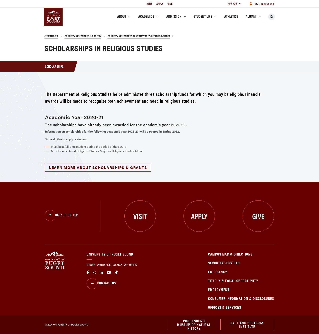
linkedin (101, 272)
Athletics (231, 16)
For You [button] (232, 3)
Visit (149, 3)
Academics (146, 16)
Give (169, 3)
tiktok (116, 272)
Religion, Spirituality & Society (82, 35)
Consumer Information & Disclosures (241, 298)
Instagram (94, 272)
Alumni (251, 16)
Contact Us (106, 282)
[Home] (54, 260)
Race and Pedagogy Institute (247, 324)
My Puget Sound (264, 3)
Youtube (109, 272)
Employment (218, 289)
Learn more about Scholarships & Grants (98, 167)
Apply (159, 3)
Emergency (217, 271)
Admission (173, 16)
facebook (88, 272)
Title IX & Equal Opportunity (233, 280)
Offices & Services (224, 307)
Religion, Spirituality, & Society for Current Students (138, 35)
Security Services (224, 263)
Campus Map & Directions (230, 254)
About (121, 16)
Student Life (203, 16)
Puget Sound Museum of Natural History (194, 324)
